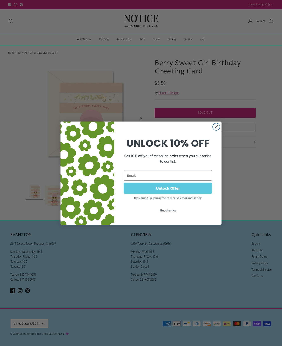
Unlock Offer (168, 188)
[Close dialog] (216, 126)
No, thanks (168, 210)
